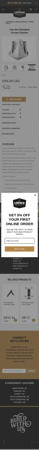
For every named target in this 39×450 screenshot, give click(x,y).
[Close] (35, 195)
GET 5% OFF (20, 249)
